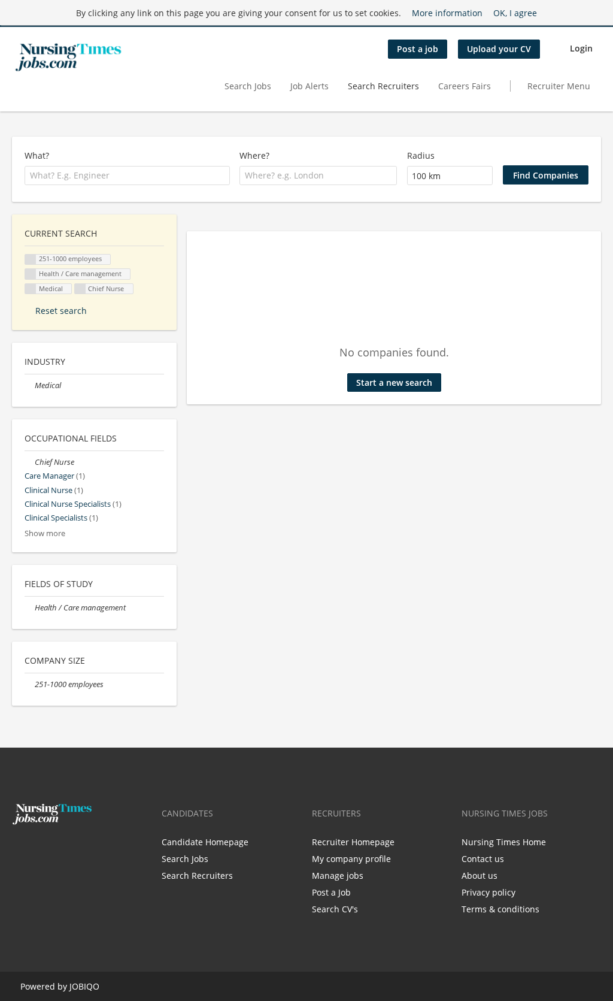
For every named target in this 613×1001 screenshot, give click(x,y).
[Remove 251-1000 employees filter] (30, 684)
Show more (45, 533)
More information (447, 13)
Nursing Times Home (504, 842)
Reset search (61, 310)
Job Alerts (309, 86)
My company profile (351, 858)
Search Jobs (247, 86)
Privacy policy (488, 892)
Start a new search (394, 382)
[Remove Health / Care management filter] (30, 608)
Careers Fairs (464, 86)
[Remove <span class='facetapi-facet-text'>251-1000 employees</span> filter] (30, 260)
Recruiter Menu (558, 86)
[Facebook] (20, 850)
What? (37, 155)
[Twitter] (40, 850)
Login (581, 48)
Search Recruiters (383, 86)
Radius (421, 155)
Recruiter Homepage (353, 842)
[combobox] (127, 175)
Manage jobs (337, 875)
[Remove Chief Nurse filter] (30, 462)
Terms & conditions (500, 909)
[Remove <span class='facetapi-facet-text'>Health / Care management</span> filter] (30, 274)
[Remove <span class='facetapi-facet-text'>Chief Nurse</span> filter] (80, 289)
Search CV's (335, 909)
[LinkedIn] (58, 850)
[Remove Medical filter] (30, 385)
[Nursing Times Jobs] (68, 57)
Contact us (483, 858)
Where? (254, 155)
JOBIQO (84, 986)
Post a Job (331, 892)
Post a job (417, 49)
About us (479, 875)
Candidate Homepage (205, 842)
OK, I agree (515, 13)
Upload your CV (499, 49)
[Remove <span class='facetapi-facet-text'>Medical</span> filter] (30, 289)
